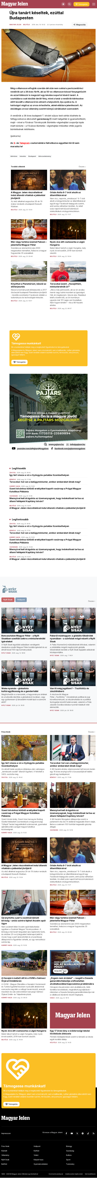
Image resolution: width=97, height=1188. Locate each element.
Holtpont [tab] (21, 599)
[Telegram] (83, 1133)
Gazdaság (70, 1151)
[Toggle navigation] (93, 4)
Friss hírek (5, 1146)
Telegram (24, 143)
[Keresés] (69, 4)
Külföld (36, 1151)
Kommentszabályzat (56, 1174)
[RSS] (94, 1133)
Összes (81, 167)
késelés (23, 156)
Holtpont (37, 1146)
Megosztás (81, 24)
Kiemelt (4, 1151)
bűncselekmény (44, 156)
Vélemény (5, 1155)
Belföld (26, 24)
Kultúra (68, 1155)
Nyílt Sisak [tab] (8, 599)
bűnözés (14, 156)
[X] (77, 1133)
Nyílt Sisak (5, 1160)
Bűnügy (69, 1146)
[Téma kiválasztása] (63, 4)
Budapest (32, 156)
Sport (68, 1160)
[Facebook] (66, 1133)
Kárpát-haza (38, 1160)
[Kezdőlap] (14, 4)
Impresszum (6, 1133)
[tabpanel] (48, 661)
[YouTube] (72, 1133)
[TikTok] (88, 1133)
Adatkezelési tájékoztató (74, 1174)
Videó (36, 1155)
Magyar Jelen (15, 24)
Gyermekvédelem (41, 1164)
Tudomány (70, 1164)
